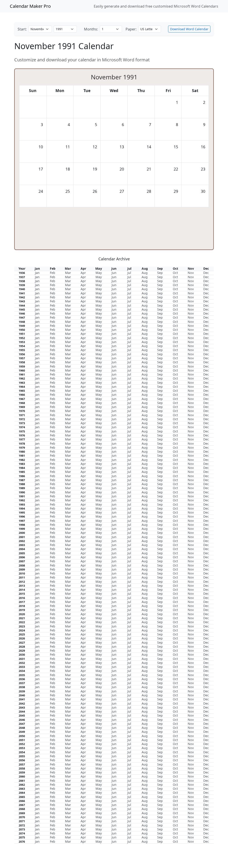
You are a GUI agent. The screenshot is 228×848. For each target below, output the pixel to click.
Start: (22, 29)
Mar (68, 273)
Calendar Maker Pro (30, 6)
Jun (114, 273)
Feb (52, 273)
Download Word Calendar (189, 29)
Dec (206, 273)
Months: (91, 29)
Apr (83, 273)
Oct (175, 273)
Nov (191, 273)
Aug (145, 273)
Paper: (131, 29)
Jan (37, 273)
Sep (160, 273)
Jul (129, 273)
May (99, 273)
